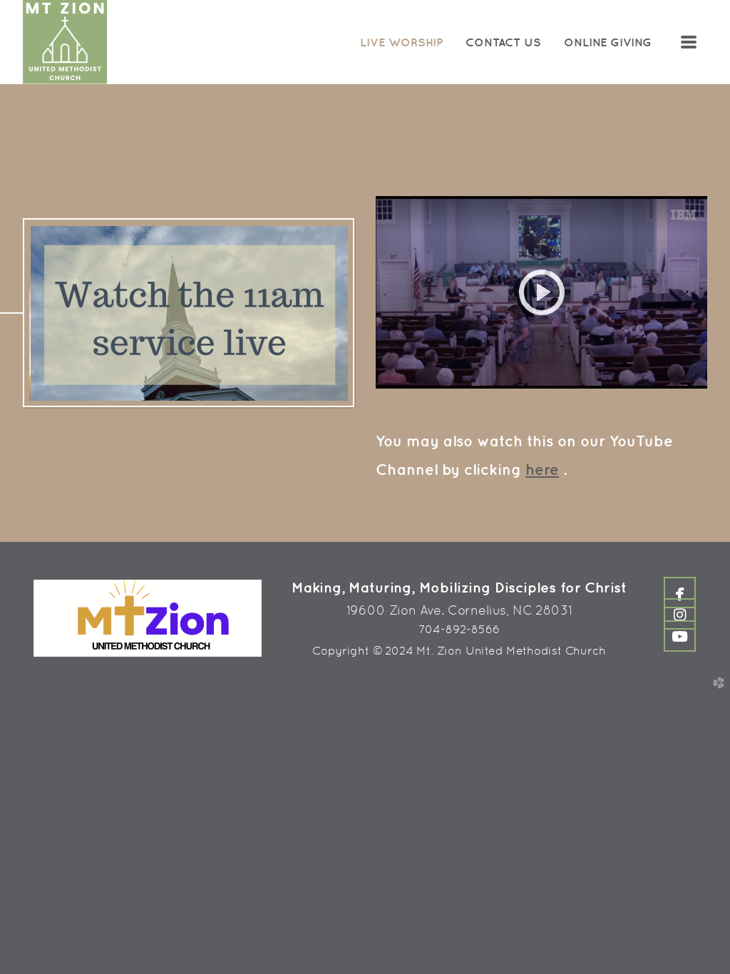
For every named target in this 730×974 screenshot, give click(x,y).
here (542, 469)
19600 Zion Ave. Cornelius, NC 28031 (459, 610)
